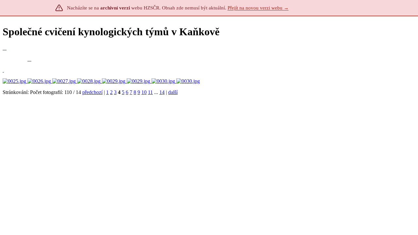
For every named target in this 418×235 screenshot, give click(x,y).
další (173, 92)
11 (150, 92)
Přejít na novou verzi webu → (258, 7)
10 (144, 92)
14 (162, 92)
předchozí (92, 92)
